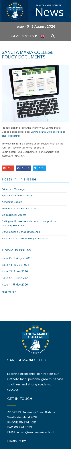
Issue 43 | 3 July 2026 (15, 271)
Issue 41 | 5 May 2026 (15, 284)
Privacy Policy (16, 441)
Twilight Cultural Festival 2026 (19, 208)
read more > (9, 292)
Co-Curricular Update (14, 215)
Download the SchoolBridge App (21, 232)
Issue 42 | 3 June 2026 (15, 278)
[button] (8, 168)
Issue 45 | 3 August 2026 (17, 258)
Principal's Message (13, 189)
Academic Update (12, 202)
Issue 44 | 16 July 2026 (15, 265)
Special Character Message (18, 195)
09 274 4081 (27, 422)
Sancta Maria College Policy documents (25, 238)
